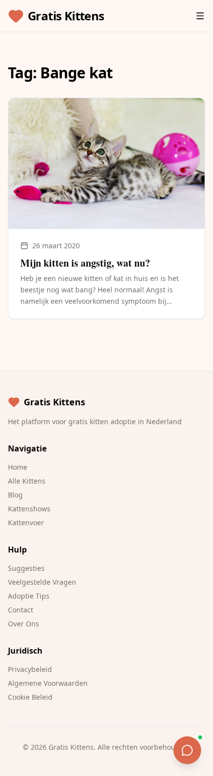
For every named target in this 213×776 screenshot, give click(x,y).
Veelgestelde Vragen (42, 582)
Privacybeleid (30, 669)
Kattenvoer (26, 522)
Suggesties (26, 568)
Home (17, 467)
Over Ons (23, 623)
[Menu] (200, 16)
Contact (20, 609)
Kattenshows (29, 508)
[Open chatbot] (187, 750)
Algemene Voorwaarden (48, 683)
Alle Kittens (27, 481)
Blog (15, 494)
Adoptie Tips (29, 596)
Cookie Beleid (30, 697)
